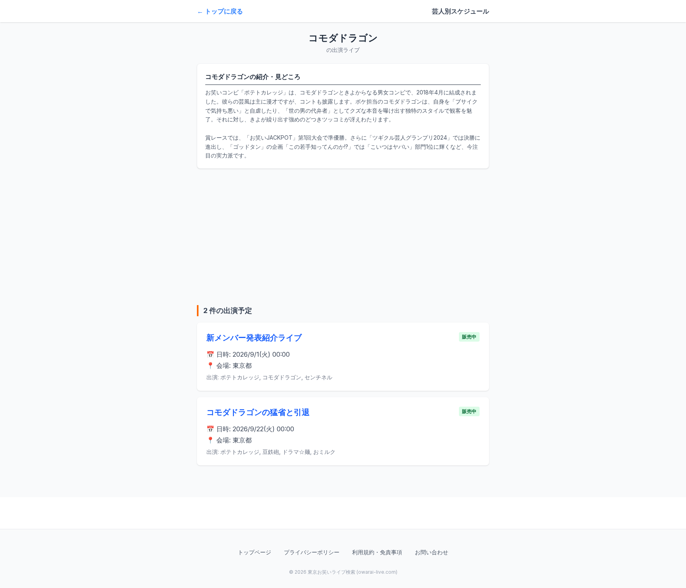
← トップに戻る (220, 11)
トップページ (254, 552)
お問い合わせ (431, 552)
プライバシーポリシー (311, 552)
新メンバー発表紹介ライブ (254, 337)
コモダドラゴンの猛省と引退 (258, 412)
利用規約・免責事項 (377, 552)
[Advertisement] (343, 236)
